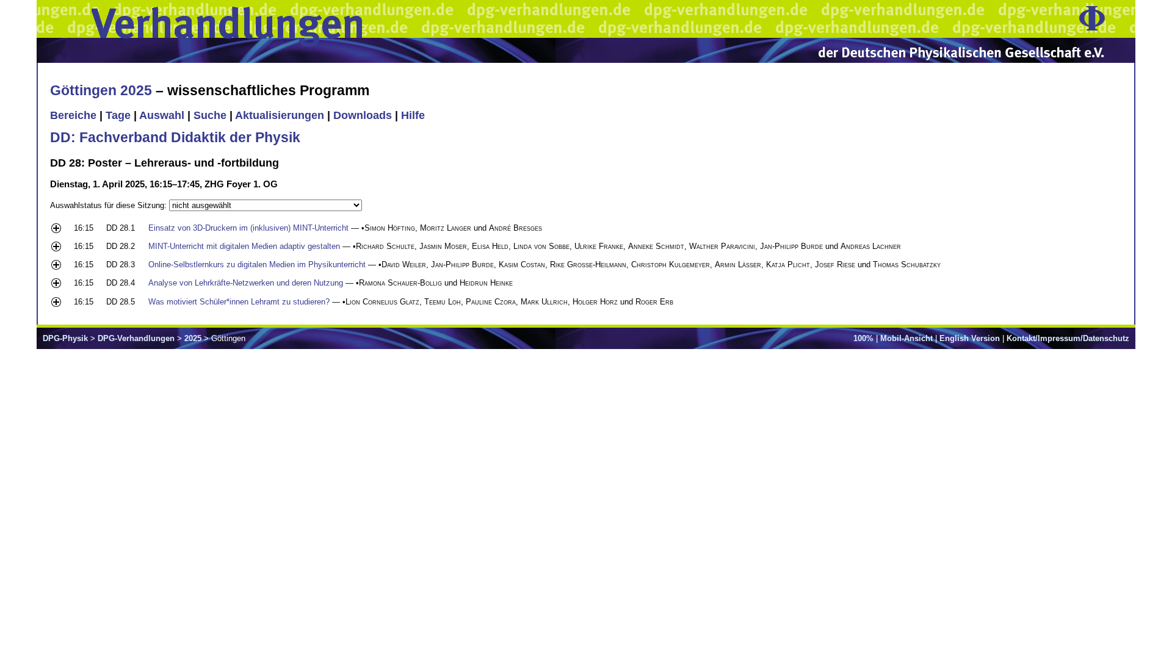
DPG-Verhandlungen (136, 338)
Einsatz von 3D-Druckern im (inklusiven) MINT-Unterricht (248, 227)
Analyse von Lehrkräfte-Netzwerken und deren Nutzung (245, 282)
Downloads (362, 115)
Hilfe (413, 115)
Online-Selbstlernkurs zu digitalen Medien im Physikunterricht (257, 264)
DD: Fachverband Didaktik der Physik (175, 137)
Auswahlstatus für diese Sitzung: (109, 205)
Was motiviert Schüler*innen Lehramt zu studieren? (239, 301)
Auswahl (161, 115)
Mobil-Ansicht (906, 338)
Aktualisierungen (279, 115)
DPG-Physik (65, 338)
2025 (192, 338)
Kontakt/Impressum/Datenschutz (1068, 338)
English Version (969, 338)
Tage (118, 115)
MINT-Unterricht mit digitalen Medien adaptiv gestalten (244, 246)
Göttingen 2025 (101, 90)
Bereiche (73, 115)
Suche (210, 115)
